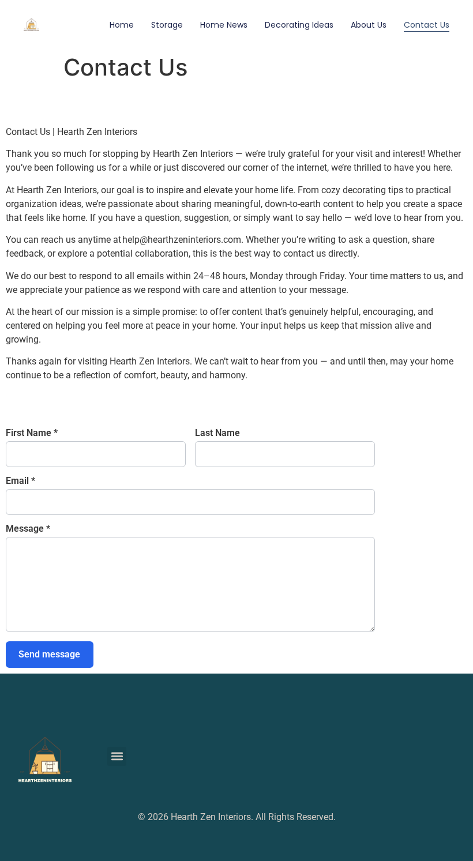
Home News (223, 25)
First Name (32, 433)
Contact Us (426, 25)
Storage (167, 25)
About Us (368, 25)
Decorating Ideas (299, 25)
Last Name (217, 433)
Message (28, 528)
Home (122, 25)
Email (20, 481)
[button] (116, 756)
